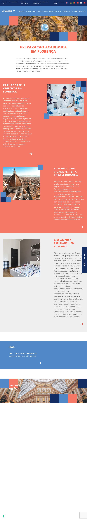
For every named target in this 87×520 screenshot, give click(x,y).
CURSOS (21, 11)
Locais (28, 11)
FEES (34, 11)
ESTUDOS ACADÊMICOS (24, 3)
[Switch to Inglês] (67, 2)
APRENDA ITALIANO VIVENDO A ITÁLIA (10, 3)
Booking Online (55, 11)
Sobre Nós (66, 11)
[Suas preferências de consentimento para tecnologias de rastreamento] (4, 516)
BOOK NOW (85, 260)
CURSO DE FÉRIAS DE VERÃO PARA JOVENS (41, 3)
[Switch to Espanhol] (78, 2)
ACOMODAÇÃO (42, 11)
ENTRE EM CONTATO (78, 11)
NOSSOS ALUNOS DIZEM (59, 3)
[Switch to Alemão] (71, 2)
